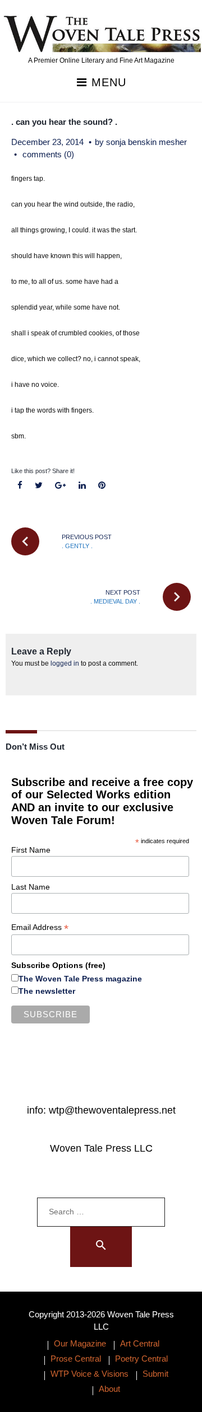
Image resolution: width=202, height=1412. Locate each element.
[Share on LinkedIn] (82, 485)
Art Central (139, 1343)
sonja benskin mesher (146, 142)
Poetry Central (141, 1358)
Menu (107, 82)
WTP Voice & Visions (89, 1373)
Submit (155, 1373)
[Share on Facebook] (20, 485)
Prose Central (75, 1358)
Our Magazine (80, 1343)
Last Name (30, 886)
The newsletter (47, 990)
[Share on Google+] (60, 485)
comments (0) (48, 154)
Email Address (39, 927)
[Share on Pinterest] (101, 485)
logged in (64, 663)
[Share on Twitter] (39, 485)
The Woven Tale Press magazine (80, 978)
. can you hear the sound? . (64, 122)
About (109, 1389)
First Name (30, 849)
